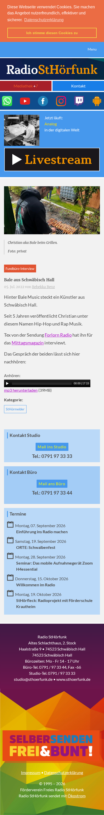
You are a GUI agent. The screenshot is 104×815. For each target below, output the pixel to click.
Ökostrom (77, 795)
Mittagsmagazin (28, 342)
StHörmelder (15, 409)
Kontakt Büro (23, 472)
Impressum (30, 772)
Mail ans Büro (52, 483)
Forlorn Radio (58, 335)
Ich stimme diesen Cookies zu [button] (52, 33)
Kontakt (78, 85)
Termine (18, 514)
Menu (92, 49)
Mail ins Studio (52, 446)
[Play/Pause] (7, 383)
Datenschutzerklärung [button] (44, 20)
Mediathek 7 (26, 85)
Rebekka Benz (43, 287)
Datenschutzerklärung (63, 772)
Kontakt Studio (25, 435)
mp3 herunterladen (21, 390)
